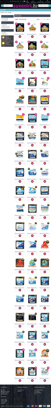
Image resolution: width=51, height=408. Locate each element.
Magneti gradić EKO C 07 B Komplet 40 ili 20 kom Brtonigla (45, 197)
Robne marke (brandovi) (38, 390)
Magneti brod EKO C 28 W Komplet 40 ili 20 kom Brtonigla (45, 124)
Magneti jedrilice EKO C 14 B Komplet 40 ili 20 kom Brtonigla (45, 287)
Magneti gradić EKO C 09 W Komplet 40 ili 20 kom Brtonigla (32, 233)
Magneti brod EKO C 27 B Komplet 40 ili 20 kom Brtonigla (45, 106)
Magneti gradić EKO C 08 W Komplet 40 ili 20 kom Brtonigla (45, 215)
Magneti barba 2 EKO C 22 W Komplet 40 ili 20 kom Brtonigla (20, 88)
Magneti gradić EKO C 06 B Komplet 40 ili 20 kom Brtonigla (20, 197)
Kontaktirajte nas (21, 390)
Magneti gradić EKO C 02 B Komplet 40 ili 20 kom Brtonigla (45, 142)
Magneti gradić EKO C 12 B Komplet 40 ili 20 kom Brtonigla (20, 251)
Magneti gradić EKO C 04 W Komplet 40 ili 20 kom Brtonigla (32, 179)
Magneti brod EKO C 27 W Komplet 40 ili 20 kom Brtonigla (20, 124)
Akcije (35, 393)
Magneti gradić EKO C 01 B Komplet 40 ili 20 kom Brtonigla (20, 142)
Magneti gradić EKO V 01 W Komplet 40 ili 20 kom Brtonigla (32, 34)
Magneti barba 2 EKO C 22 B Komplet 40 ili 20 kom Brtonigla (45, 70)
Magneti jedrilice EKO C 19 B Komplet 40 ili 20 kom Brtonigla (20, 360)
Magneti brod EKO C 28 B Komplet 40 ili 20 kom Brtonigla (32, 124)
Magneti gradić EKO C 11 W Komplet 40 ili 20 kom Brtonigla (45, 233)
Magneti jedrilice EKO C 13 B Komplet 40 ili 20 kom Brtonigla (20, 287)
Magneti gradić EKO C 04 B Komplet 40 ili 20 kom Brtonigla (20, 179)
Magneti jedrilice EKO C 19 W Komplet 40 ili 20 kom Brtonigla (32, 360)
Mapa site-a (20, 391)
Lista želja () (3, 401)
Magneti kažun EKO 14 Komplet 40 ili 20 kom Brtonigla (20, 378)
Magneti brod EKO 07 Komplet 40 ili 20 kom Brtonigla (20, 106)
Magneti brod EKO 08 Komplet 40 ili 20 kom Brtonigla (32, 106)
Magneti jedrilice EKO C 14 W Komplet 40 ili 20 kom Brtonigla (20, 305)
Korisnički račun (4, 399)
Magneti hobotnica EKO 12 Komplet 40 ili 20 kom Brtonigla (20, 269)
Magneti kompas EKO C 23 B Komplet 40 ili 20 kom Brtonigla (32, 378)
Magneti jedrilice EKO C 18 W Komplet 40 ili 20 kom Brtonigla (45, 342)
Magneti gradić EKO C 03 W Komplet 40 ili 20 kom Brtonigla (45, 161)
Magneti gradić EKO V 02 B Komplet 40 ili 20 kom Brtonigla (45, 34)
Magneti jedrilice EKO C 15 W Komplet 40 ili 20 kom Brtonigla (45, 305)
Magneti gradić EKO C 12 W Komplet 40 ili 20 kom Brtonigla (32, 251)
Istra (6, 12)
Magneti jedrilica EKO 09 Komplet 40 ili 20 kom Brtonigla (32, 269)
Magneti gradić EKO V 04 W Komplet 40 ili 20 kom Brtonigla (32, 70)
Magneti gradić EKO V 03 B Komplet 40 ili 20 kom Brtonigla (32, 52)
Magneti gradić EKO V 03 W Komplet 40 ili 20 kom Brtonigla (45, 52)
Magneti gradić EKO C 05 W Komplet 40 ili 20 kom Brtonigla (45, 179)
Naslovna (2, 12)
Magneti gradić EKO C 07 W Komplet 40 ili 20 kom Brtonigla (20, 215)
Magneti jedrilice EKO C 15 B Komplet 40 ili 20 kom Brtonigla (32, 305)
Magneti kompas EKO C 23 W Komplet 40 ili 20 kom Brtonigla (45, 378)
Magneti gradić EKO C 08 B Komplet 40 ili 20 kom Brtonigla (32, 215)
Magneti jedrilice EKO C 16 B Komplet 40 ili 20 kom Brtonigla (20, 323)
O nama (3, 390)
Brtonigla (10, 12)
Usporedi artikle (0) (22, 19)
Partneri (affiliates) (37, 392)
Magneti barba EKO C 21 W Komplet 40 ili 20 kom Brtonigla (45, 88)
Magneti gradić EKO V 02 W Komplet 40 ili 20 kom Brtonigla (20, 52)
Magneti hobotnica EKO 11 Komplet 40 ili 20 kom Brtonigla (45, 251)
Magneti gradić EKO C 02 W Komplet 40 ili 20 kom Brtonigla (20, 161)
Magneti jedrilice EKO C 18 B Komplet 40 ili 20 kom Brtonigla (32, 342)
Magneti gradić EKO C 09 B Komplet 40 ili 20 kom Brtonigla (20, 233)
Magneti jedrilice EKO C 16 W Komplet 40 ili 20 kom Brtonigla (32, 323)
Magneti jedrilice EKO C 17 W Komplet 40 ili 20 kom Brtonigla (20, 342)
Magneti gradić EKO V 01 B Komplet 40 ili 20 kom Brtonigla (20, 34)
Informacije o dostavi (6, 391)
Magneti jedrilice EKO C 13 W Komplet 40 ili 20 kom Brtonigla (32, 287)
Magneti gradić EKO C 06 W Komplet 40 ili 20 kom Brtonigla (32, 197)
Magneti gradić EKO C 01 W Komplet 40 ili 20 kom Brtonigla (32, 142)
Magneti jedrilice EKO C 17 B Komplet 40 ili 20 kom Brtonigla (45, 323)
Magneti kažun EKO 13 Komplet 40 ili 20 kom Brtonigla (45, 360)
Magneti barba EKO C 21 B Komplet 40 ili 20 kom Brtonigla (32, 88)
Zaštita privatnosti (5, 392)
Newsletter (3, 403)
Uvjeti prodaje (4, 394)
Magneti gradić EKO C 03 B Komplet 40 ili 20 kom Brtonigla (32, 161)
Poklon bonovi (36, 391)
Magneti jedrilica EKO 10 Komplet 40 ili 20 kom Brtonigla (45, 269)
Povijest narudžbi (4, 400)
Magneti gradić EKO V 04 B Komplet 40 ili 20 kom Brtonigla (20, 70)
